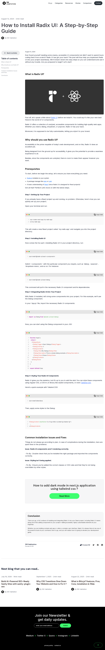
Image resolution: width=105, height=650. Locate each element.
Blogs (50, 3)
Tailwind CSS (86, 383)
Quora (52, 636)
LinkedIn (75, 636)
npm (45, 181)
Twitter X (41, 636)
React (46, 184)
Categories (59, 3)
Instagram (63, 636)
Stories (77, 3)
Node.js (29, 178)
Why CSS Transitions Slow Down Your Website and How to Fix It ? (51, 582)
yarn (50, 181)
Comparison (87, 3)
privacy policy (48, 645)
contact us (57, 645)
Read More (64, 496)
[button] (10, 62)
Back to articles (12, 53)
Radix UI (54, 118)
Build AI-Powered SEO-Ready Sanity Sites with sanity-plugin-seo (16, 584)
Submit (65, 625)
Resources (69, 3)
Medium (30, 636)
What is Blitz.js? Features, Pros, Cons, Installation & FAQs (85, 582)
